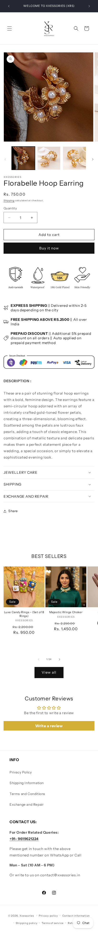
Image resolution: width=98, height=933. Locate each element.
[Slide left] (5, 159)
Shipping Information (27, 783)
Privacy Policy (21, 772)
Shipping (9, 200)
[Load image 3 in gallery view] (74, 158)
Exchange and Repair (27, 804)
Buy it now (49, 248)
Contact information (76, 915)
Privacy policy (48, 915)
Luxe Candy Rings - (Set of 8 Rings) (24, 614)
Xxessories (27, 915)
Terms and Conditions (27, 794)
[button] (9, 28)
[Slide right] (93, 159)
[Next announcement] (89, 6)
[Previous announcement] (9, 6)
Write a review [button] (49, 725)
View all (49, 672)
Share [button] (13, 511)
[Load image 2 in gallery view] (49, 158)
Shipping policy (27, 923)
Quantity (10, 208)
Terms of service (53, 923)
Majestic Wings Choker (66, 612)
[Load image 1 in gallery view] (23, 158)
